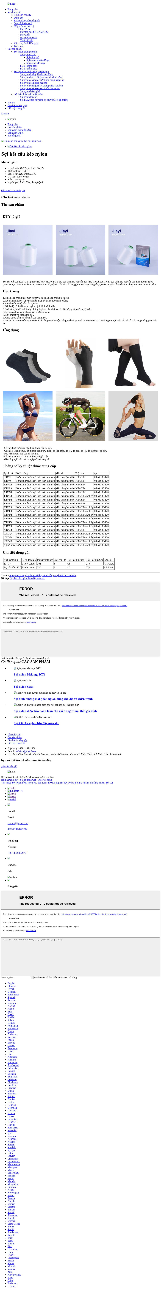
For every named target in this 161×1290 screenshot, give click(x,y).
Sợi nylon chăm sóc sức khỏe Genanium (40, 88)
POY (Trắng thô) (28, 68)
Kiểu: (10, 179)
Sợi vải (109, 782)
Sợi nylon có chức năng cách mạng (31, 71)
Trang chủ (13, 9)
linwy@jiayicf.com (17, 828)
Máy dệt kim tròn (28, 37)
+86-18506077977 (17, 853)
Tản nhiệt (6, 782)
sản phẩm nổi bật (9, 779)
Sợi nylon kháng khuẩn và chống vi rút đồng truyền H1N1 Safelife (42, 575)
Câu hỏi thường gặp (17, 105)
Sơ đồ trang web (28, 779)
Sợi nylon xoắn (23, 686)
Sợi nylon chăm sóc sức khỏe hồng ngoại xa (42, 80)
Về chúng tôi (14, 12)
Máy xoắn (25, 34)
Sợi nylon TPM (45, 782)
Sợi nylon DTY (28, 54)
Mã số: (11, 173)
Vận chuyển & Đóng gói (26, 43)
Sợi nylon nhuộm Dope (38, 60)
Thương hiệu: (14, 171)
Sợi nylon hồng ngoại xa (24, 782)
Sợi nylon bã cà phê (30, 91)
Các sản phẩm (15, 48)
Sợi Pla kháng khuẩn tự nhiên (90, 782)
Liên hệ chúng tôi (16, 108)
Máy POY (25, 29)
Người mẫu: (13, 168)
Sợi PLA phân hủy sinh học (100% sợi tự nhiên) (44, 99)
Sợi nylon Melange (35, 63)
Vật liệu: (12, 176)
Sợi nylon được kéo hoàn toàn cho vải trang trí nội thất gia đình (55, 711)
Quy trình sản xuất (23, 23)
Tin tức (11, 102)
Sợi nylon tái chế (28, 97)
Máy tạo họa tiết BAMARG (34, 31)
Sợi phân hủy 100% (64, 782)
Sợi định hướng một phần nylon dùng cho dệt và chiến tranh (53, 698)
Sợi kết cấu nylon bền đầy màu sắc (27, 578)
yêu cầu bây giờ (9, 766)
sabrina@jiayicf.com (26, 751)
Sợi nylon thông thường (25, 51)
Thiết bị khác (26, 40)
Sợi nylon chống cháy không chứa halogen (41, 85)
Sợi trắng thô (32, 57)
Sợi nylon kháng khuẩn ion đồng (36, 74)
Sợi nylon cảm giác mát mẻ (33, 82)
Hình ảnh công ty (22, 15)
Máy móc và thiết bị (24, 26)
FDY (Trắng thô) (28, 65)
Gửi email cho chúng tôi (13, 190)
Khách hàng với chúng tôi (27, 20)
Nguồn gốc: (13, 182)
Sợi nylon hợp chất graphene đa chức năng (41, 77)
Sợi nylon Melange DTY (29, 674)
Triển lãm (18, 46)
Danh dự (18, 17)
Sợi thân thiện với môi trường (28, 94)
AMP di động (45, 779)
